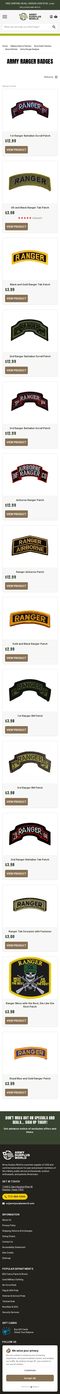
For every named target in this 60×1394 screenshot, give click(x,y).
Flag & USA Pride (10, 1290)
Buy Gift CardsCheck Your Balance (24, 1331)
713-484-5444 (16, 1196)
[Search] (54, 27)
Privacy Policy (9, 1225)
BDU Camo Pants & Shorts (15, 1274)
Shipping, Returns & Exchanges (17, 1231)
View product (16, 149)
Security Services (10, 1312)
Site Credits (8, 1252)
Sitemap (6, 1258)
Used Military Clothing (12, 1279)
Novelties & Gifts (10, 1307)
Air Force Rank (9, 1285)
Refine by (48, 77)
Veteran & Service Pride (13, 1296)
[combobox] (30, 27)
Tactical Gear (8, 1301)
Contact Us (7, 1242)
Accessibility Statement (13, 1247)
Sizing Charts (8, 1236)
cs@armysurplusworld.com (20, 1203)
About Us (6, 1220)
